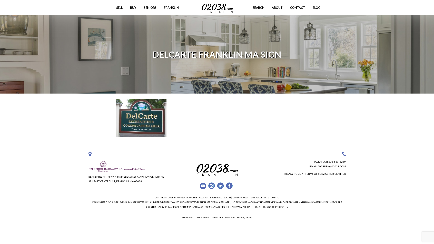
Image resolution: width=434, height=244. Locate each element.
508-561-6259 (337, 161)
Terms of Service (316, 173)
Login (227, 197)
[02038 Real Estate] (217, 7)
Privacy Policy (293, 173)
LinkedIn (220, 185)
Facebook (229, 185)
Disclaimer (338, 173)
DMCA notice (202, 217)
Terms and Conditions (223, 217)
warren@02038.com (332, 166)
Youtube (203, 185)
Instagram (211, 185)
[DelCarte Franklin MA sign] (141, 135)
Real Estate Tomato (267, 197)
